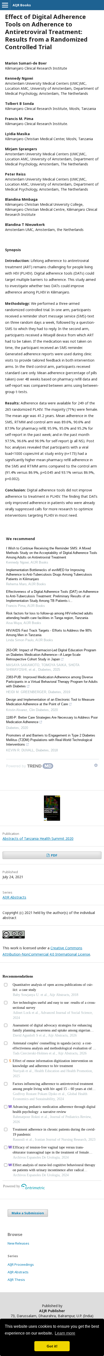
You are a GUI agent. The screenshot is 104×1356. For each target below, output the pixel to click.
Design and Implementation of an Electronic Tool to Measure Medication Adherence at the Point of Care (50, 702)
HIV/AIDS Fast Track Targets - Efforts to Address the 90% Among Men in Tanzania (49, 633)
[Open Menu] (5, 5)
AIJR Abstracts (14, 897)
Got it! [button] (52, 1346)
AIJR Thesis (16, 1279)
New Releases (18, 1243)
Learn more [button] (65, 1333)
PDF (53, 855)
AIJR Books (22, 5)
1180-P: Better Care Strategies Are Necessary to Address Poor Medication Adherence (52, 720)
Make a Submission (28, 1213)
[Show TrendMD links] (96, 765)
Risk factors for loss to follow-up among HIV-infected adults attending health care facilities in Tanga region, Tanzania (49, 615)
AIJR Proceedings (21, 1264)
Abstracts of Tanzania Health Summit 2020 (38, 838)
